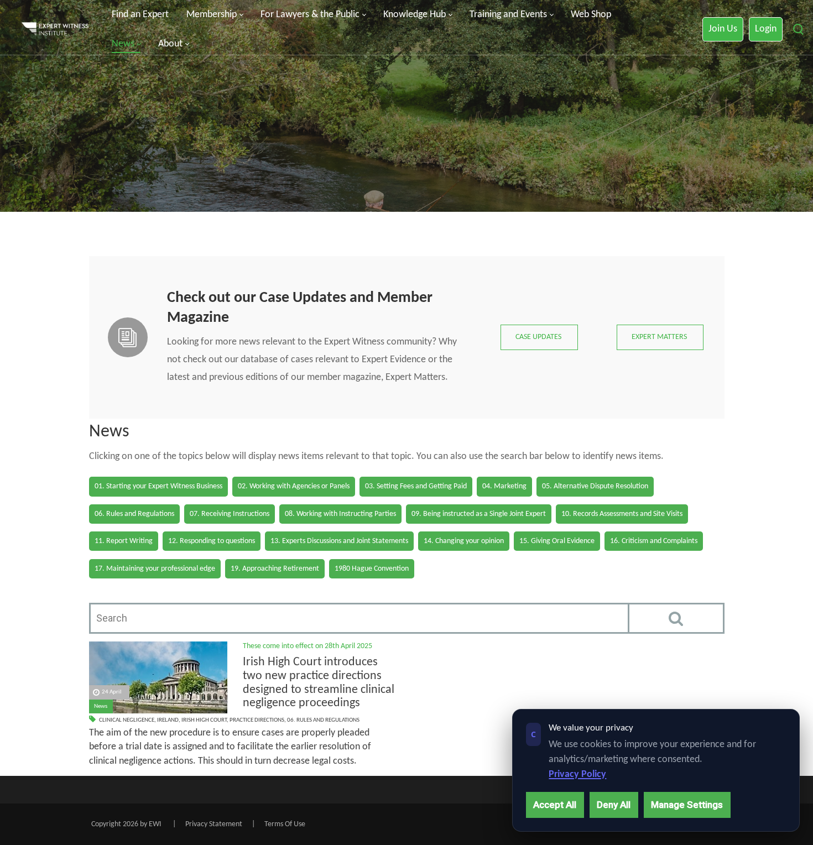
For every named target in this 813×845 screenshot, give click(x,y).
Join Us (722, 29)
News (100, 706)
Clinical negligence (126, 720)
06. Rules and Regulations (323, 720)
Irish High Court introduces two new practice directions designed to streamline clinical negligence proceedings (318, 683)
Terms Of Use (284, 824)
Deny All (613, 804)
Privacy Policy (577, 774)
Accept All (554, 804)
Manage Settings (687, 804)
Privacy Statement (213, 824)
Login (765, 29)
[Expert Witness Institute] (55, 29)
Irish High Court (204, 720)
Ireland (168, 720)
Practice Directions (257, 720)
